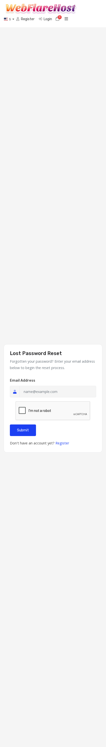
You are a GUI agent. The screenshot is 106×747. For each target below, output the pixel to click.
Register (62, 443)
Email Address (22, 380)
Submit (23, 430)
